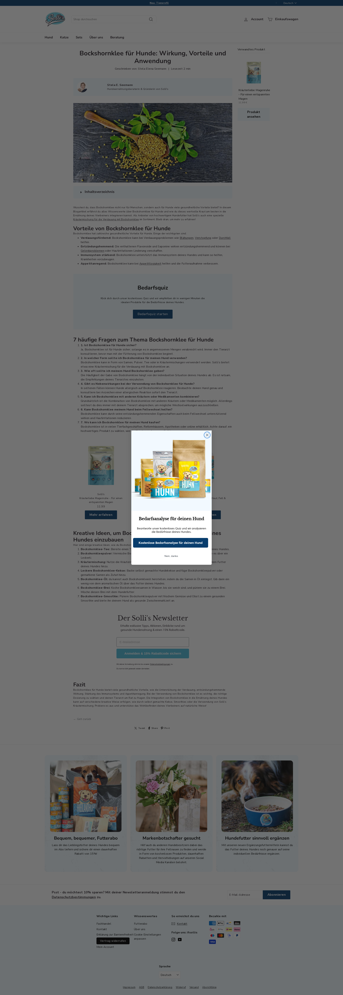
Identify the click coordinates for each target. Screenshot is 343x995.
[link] (171, 470)
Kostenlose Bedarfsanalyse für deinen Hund (171, 543)
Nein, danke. (171, 556)
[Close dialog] (207, 435)
